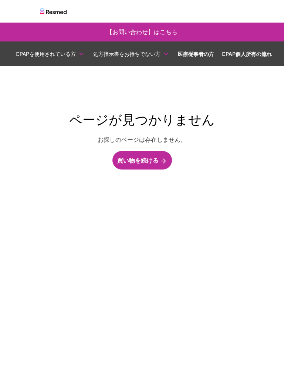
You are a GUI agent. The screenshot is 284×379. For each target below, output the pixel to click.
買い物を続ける (138, 160)
